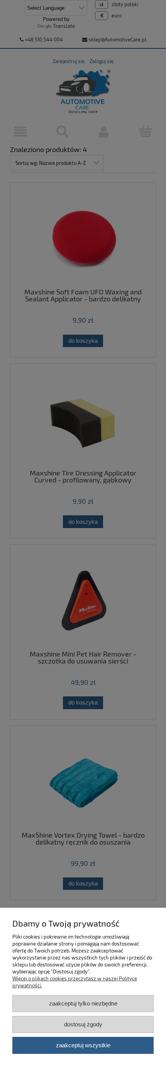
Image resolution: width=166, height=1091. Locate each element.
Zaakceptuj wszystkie (83, 1045)
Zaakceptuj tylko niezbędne (83, 1003)
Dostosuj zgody (83, 1024)
